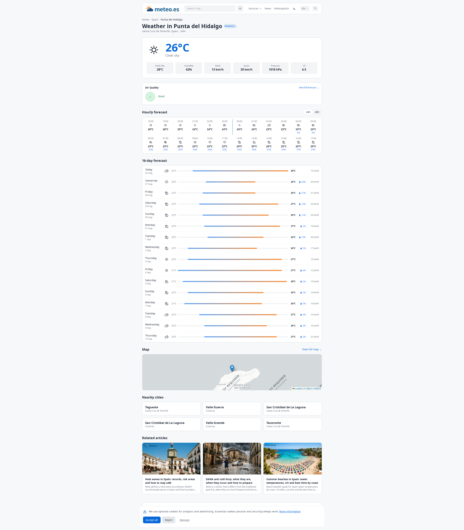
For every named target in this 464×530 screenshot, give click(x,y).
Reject (168, 520)
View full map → (312, 349)
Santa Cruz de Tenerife (156, 31)
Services (253, 8)
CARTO (317, 388)
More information (290, 511)
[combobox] (209, 8)
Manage (185, 520)
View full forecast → (309, 87)
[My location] (240, 8)
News (268, 8)
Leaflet (298, 388)
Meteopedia (281, 8)
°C (315, 8)
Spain (155, 19)
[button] (232, 368)
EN (303, 8)
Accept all (152, 520)
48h (317, 112)
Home (145, 19)
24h (308, 112)
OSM (308, 388)
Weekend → (230, 26)
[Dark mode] (294, 8)
